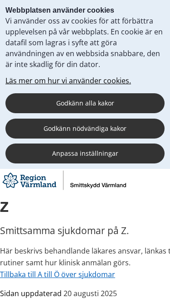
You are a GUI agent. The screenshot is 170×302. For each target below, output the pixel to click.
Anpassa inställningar (85, 153)
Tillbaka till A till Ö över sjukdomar (57, 274)
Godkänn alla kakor (85, 103)
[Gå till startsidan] (64, 189)
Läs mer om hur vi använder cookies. (68, 81)
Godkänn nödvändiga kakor (85, 128)
